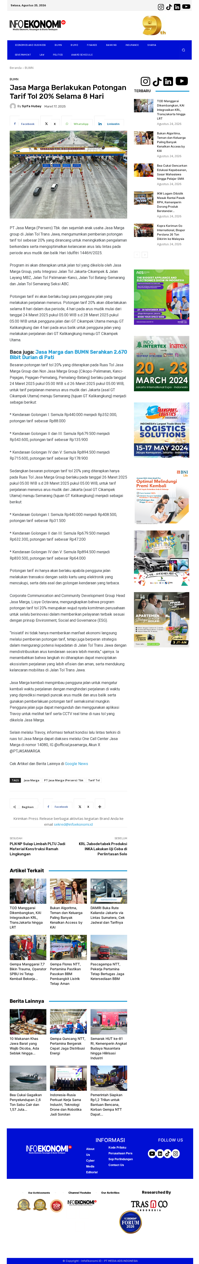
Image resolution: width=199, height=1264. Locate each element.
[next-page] (145, 255)
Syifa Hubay (31, 106)
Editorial (92, 1172)
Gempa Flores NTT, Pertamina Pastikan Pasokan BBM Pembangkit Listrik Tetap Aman (65, 974)
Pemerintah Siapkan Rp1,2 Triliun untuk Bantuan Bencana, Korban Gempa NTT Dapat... (106, 1104)
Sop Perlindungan (120, 1159)
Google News (76, 763)
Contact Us (116, 1165)
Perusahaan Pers (120, 1153)
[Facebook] (71, 1213)
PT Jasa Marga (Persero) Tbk (63, 780)
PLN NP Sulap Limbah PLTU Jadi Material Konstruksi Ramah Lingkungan (37, 849)
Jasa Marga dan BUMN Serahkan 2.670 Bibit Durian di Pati (68, 354)
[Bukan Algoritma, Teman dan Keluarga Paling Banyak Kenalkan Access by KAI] (68, 891)
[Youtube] (79, 1226)
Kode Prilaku (117, 1147)
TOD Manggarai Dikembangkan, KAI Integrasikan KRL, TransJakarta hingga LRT (26, 917)
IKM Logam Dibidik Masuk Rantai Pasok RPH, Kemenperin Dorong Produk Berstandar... (171, 202)
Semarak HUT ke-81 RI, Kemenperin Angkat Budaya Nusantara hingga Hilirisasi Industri (109, 1048)
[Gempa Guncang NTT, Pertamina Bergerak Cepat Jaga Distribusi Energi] (68, 1021)
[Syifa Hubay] (13, 106)
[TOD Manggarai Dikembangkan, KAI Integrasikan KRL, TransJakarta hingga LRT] (28, 891)
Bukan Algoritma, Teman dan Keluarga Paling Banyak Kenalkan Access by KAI (66, 917)
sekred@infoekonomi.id (73, 824)
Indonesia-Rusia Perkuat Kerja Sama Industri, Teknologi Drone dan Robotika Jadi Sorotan (66, 1104)
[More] (100, 803)
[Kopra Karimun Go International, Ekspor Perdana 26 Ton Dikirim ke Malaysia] (143, 230)
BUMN (29, 68)
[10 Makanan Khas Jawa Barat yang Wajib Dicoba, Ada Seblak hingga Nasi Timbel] (28, 1021)
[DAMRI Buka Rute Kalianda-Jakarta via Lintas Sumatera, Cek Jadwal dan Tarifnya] (109, 891)
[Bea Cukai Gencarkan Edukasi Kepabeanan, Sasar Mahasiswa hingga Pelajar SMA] (143, 170)
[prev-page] (137, 255)
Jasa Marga (31, 780)
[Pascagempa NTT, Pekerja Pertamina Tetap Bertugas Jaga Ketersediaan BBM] (109, 947)
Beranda (16, 68)
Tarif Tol (94, 780)
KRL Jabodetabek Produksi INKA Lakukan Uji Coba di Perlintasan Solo (103, 849)
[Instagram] (84, 1213)
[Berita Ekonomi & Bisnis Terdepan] (37, 25)
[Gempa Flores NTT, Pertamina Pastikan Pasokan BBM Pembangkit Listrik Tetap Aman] (68, 947)
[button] (183, 50)
